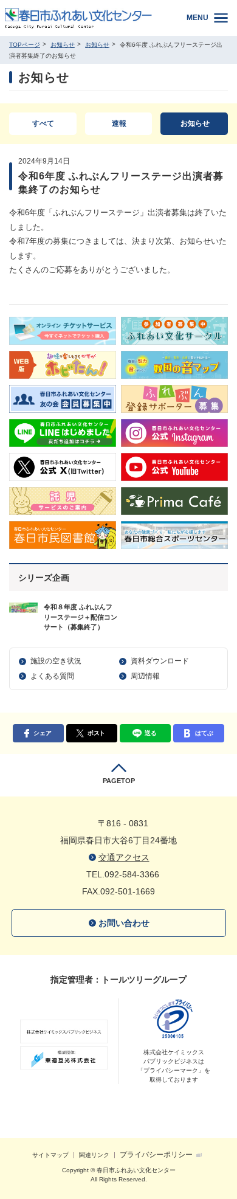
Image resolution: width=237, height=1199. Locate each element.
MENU (197, 17)
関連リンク (94, 1155)
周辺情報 (145, 676)
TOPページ (24, 44)
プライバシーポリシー (156, 1154)
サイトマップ (50, 1155)
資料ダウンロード (160, 661)
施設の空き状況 (55, 661)
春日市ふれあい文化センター (86, 18)
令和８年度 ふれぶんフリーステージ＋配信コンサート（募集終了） (80, 617)
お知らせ (62, 44)
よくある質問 (52, 676)
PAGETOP (119, 780)
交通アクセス (123, 857)
